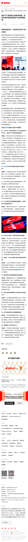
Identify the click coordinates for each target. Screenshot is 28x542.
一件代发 (8, 440)
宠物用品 (12, 446)
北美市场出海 (15, 440)
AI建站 (16, 425)
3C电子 (3, 440)
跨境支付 (16, 461)
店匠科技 (6, 127)
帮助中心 (16, 452)
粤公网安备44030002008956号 (18, 532)
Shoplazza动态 (9, 343)
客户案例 (9, 413)
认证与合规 (22, 452)
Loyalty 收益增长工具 (6, 428)
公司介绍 (3, 413)
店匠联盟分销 (4, 416)
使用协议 (16, 537)
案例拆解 (3, 464)
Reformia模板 (4, 425)
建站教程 (3, 461)
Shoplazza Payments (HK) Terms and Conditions (11, 536)
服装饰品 (22, 440)
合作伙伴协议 (22, 537)
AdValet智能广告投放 (18, 428)
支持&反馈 (10, 455)
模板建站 (11, 425)
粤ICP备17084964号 (5, 532)
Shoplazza (3, 411)
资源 (9, 9)
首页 (2, 9)
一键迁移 (15, 431)
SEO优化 (3, 434)
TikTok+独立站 (4, 446)
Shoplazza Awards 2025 (14, 416)
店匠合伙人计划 (22, 413)
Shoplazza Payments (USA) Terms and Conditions (11, 539)
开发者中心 (3, 455)
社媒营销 (21, 431)
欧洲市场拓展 (12, 443)
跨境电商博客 (4, 459)
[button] (2, 390)
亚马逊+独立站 (19, 446)
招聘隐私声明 (10, 537)
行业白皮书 (3, 452)
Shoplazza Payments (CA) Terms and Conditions (11, 534)
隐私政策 (4, 537)
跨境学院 (13, 9)
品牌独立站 (3, 438)
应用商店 (10, 452)
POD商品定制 (4, 443)
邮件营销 (9, 434)
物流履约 (22, 461)
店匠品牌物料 (4, 419)
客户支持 (6, 9)
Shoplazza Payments (6, 431)
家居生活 (19, 443)
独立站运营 (9, 461)
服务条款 (24, 536)
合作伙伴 (15, 413)
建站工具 (3, 423)
